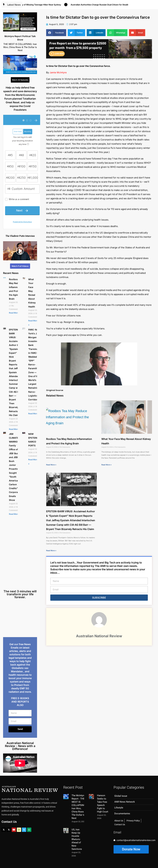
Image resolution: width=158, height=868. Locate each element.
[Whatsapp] (29, 830)
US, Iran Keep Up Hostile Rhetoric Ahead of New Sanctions (77, 839)
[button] (56, 32)
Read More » (14, 313)
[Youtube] (14, 830)
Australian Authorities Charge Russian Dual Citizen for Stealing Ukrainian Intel (94, 4)
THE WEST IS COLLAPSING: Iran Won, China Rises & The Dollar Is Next (20, 47)
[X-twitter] (4, 830)
